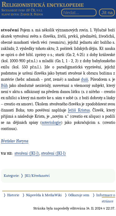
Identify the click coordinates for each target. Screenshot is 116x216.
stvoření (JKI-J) (27, 153)
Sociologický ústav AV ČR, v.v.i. (22, 10)
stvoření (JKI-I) (53, 153)
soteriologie (51, 122)
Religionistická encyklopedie (43, 4)
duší (84, 79)
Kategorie (11, 175)
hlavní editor (10, 14)
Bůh (4, 85)
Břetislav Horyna (14, 141)
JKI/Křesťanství (37, 175)
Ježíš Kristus (78, 110)
